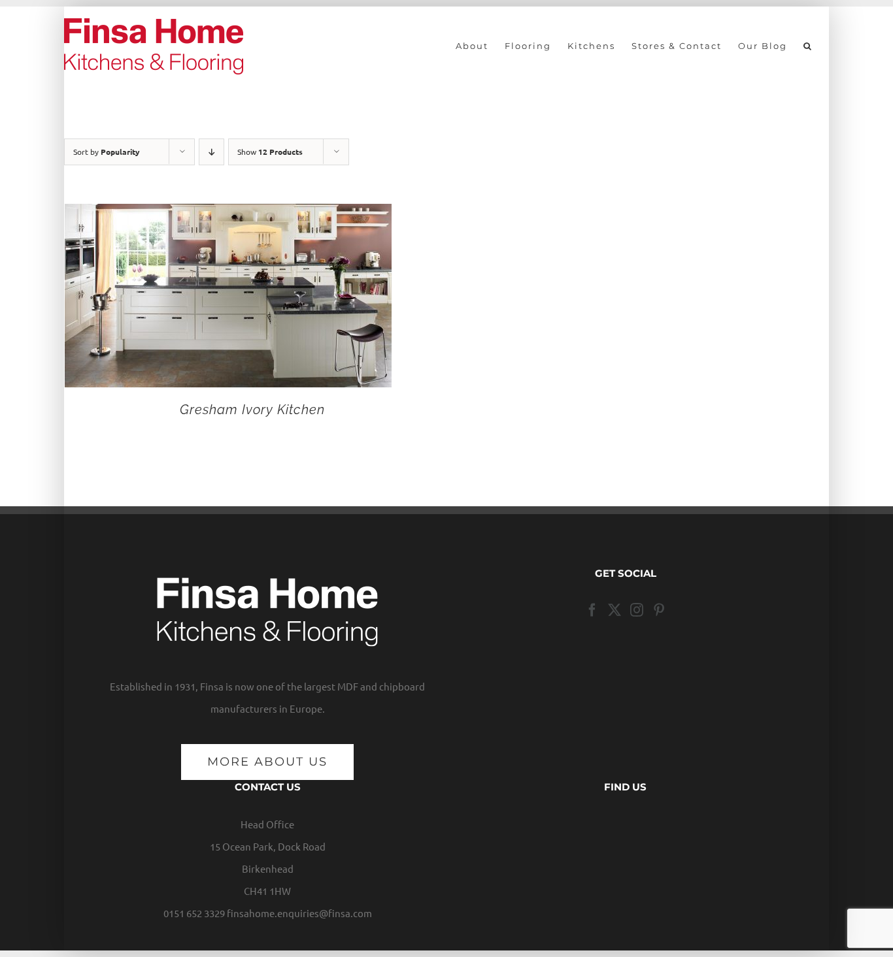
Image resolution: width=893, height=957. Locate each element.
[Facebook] (592, 610)
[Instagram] (636, 610)
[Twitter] (614, 610)
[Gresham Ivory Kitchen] (228, 214)
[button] (808, 46)
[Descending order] (211, 151)
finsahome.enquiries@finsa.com (299, 913)
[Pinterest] (659, 610)
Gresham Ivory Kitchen (252, 409)
